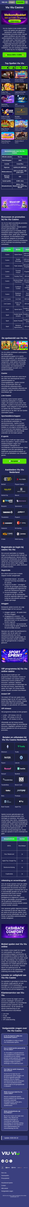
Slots (23, 67)
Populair (3, 67)
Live (11, 67)
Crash (17, 67)
